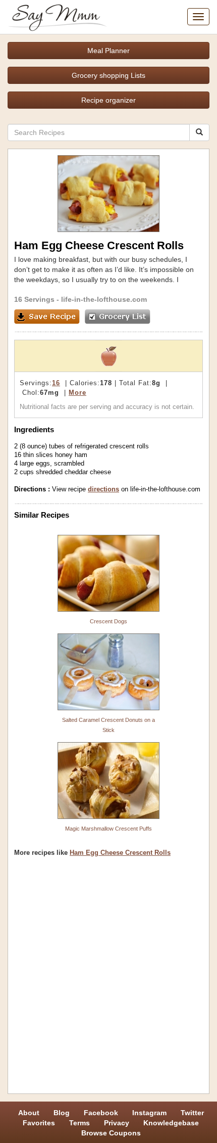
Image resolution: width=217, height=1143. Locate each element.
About (28, 1113)
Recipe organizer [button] (108, 100)
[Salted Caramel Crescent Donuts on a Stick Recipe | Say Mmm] (108, 671)
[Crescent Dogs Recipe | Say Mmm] (108, 573)
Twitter (192, 1113)
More (77, 392)
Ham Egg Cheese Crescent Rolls (120, 852)
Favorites (39, 1123)
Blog (61, 1113)
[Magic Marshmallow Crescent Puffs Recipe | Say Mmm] (108, 780)
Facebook (101, 1113)
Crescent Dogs (108, 621)
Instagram (149, 1113)
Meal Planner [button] (108, 51)
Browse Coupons (111, 1133)
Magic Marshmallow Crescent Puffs (108, 829)
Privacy (116, 1123)
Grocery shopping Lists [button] (108, 75)
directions (103, 489)
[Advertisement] (108, 978)
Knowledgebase (171, 1123)
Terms (79, 1123)
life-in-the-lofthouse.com (104, 299)
